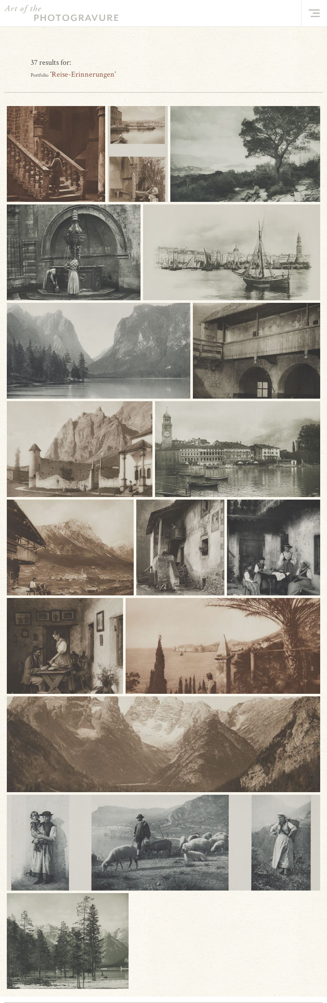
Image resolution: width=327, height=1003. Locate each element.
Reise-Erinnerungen (83, 74)
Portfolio (40, 75)
